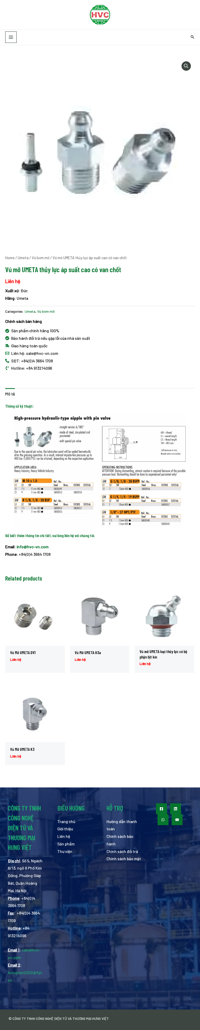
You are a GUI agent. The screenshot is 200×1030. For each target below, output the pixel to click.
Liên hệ (63, 836)
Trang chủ (66, 821)
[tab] (10, 394)
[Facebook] (161, 808)
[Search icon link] (192, 37)
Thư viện (64, 851)
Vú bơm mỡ (40, 258)
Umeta (23, 258)
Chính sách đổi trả (122, 851)
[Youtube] (177, 819)
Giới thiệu (65, 828)
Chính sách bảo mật (124, 858)
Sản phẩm (65, 843)
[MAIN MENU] (11, 37)
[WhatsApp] (163, 819)
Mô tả (10, 393)
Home (10, 258)
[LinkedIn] (175, 808)
